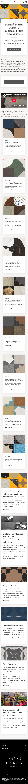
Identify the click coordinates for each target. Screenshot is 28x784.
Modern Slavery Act (5, 769)
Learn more (7, 149)
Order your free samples (14, 49)
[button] (26, 2)
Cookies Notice (5, 765)
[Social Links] (6, 758)
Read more (5, 505)
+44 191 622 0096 (13, 761)
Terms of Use (13, 765)
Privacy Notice (22, 765)
